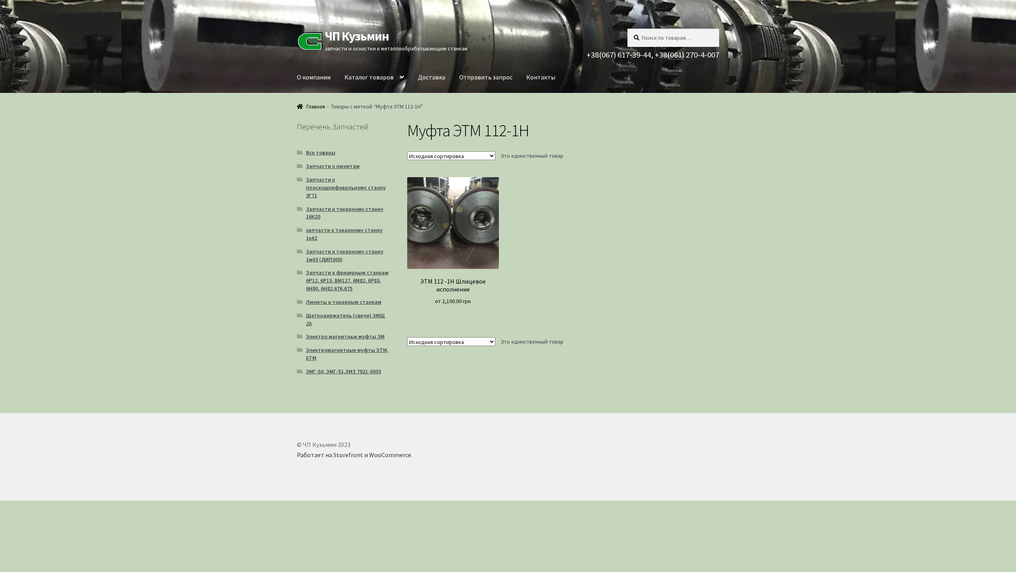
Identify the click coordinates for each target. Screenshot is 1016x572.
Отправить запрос (485, 77)
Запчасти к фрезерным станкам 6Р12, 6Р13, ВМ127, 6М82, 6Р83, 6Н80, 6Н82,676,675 (347, 280)
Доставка (431, 77)
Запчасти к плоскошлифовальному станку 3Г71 (346, 187)
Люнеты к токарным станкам (343, 301)
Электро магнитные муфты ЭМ (345, 336)
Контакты (540, 77)
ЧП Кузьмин (357, 36)
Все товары (320, 152)
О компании (314, 77)
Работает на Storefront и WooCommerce (354, 455)
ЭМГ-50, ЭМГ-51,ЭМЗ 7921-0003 (343, 371)
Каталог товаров (369, 77)
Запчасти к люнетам (333, 166)
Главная (315, 106)
